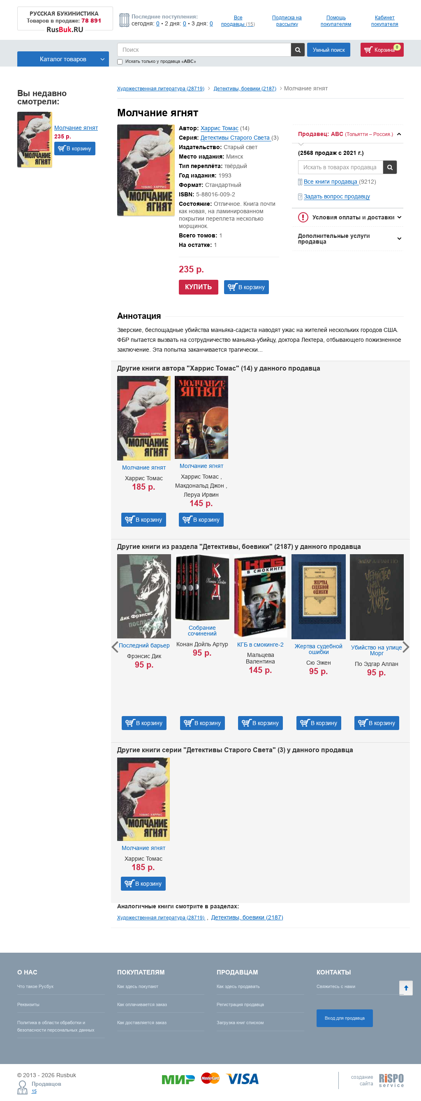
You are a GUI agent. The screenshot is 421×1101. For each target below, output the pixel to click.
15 (34, 1091)
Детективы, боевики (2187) (245, 88)
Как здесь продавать (238, 986)
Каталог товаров (63, 58)
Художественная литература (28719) (160, 88)
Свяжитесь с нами (336, 986)
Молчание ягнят (76, 127)
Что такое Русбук (35, 986)
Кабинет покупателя (384, 20)
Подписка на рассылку (287, 20)
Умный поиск (329, 49)
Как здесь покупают (137, 986)
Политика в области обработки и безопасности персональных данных (56, 1026)
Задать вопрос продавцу (337, 196)
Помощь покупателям (336, 20)
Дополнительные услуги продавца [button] (334, 239)
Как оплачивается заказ (142, 1004)
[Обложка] (146, 213)
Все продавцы (238, 20)
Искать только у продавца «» (160, 61)
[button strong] (347, 134)
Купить (198, 287)
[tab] (347, 134)
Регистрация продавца (240, 1004)
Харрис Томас (219, 128)
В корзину (79, 148)
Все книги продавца (331, 181)
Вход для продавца (345, 1018)
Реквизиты (28, 1004)
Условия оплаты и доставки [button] (353, 217)
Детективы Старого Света (236, 137)
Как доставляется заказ (142, 1022)
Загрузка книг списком (240, 1022)
